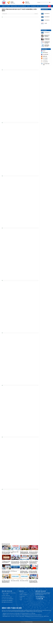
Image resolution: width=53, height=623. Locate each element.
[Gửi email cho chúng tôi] (39, 598)
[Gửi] (50, 2)
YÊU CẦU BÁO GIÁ (46, 32)
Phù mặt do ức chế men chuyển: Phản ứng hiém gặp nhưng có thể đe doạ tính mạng (47, 42)
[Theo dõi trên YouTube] (42, 598)
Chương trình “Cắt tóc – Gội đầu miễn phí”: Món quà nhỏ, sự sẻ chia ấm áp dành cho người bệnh (47, 39)
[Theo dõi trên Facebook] (36, 598)
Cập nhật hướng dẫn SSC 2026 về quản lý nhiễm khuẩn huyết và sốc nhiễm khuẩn (47, 45)
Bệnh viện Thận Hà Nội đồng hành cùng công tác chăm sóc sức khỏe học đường (47, 36)
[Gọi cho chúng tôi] (40, 598)
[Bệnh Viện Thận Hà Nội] (4, 2)
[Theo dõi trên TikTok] (37, 598)
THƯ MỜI (45, 17)
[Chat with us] (50, 620)
